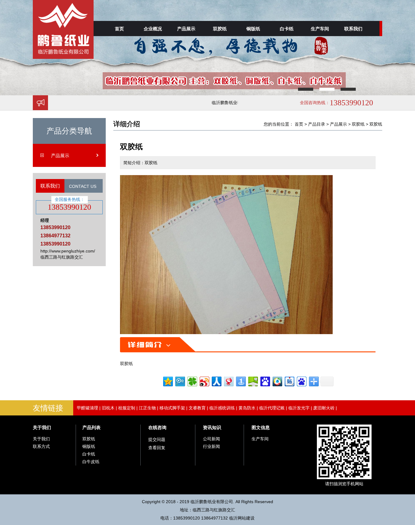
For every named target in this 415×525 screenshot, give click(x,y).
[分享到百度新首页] (301, 380)
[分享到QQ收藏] (277, 380)
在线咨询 (157, 427)
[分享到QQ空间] (167, 380)
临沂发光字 (299, 407)
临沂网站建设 (242, 518)
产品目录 (316, 124)
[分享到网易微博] (228, 380)
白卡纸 (286, 28)
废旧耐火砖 (323, 407)
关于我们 (42, 427)
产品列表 (91, 427)
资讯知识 (212, 427)
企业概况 (153, 28)
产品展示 (186, 28)
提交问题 (156, 439)
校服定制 (126, 407)
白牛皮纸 (90, 461)
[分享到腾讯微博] (179, 380)
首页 (119, 28)
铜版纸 (253, 28)
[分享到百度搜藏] (264, 380)
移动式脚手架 (172, 407)
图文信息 (261, 427)
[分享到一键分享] (240, 380)
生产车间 (320, 28)
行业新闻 (211, 446)
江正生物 (147, 407)
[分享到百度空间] (252, 380)
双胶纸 (220, 28)
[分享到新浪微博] (204, 380)
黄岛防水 (247, 407)
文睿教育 (197, 407)
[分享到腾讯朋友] (191, 380)
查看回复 (156, 447)
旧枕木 (108, 407)
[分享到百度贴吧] (289, 380)
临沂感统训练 (222, 407)
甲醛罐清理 (87, 407)
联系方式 (41, 446)
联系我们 (353, 28)
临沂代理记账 (272, 407)
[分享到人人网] (216, 380)
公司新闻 (211, 438)
